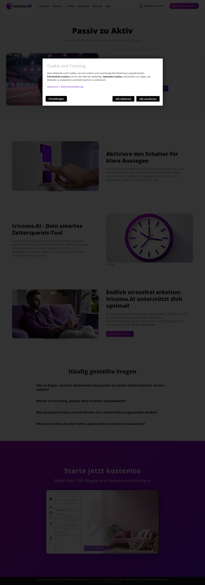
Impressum (53, 86)
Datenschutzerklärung (72, 86)
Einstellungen (56, 98)
